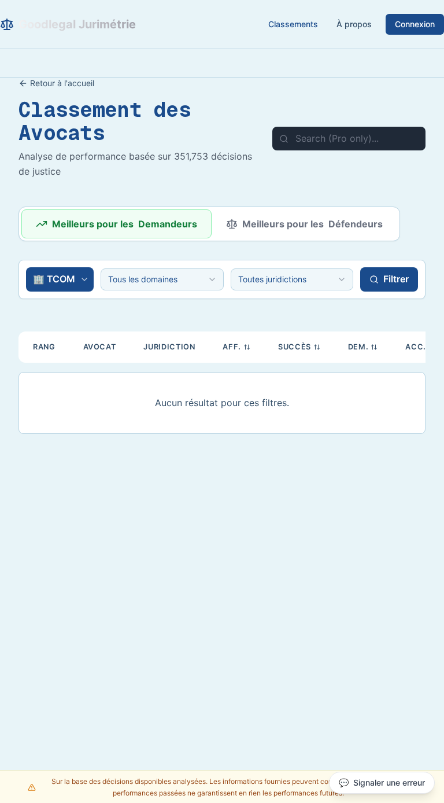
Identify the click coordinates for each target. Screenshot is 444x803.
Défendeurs (312, 224)
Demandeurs (124, 224)
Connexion (415, 24)
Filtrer (396, 279)
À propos (354, 24)
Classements (293, 24)
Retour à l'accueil (62, 83)
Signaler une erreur (382, 782)
